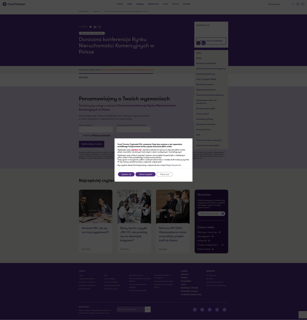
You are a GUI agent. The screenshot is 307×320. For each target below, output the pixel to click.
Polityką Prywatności (173, 165)
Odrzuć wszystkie (145, 174)
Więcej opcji (164, 174)
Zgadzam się (126, 174)
